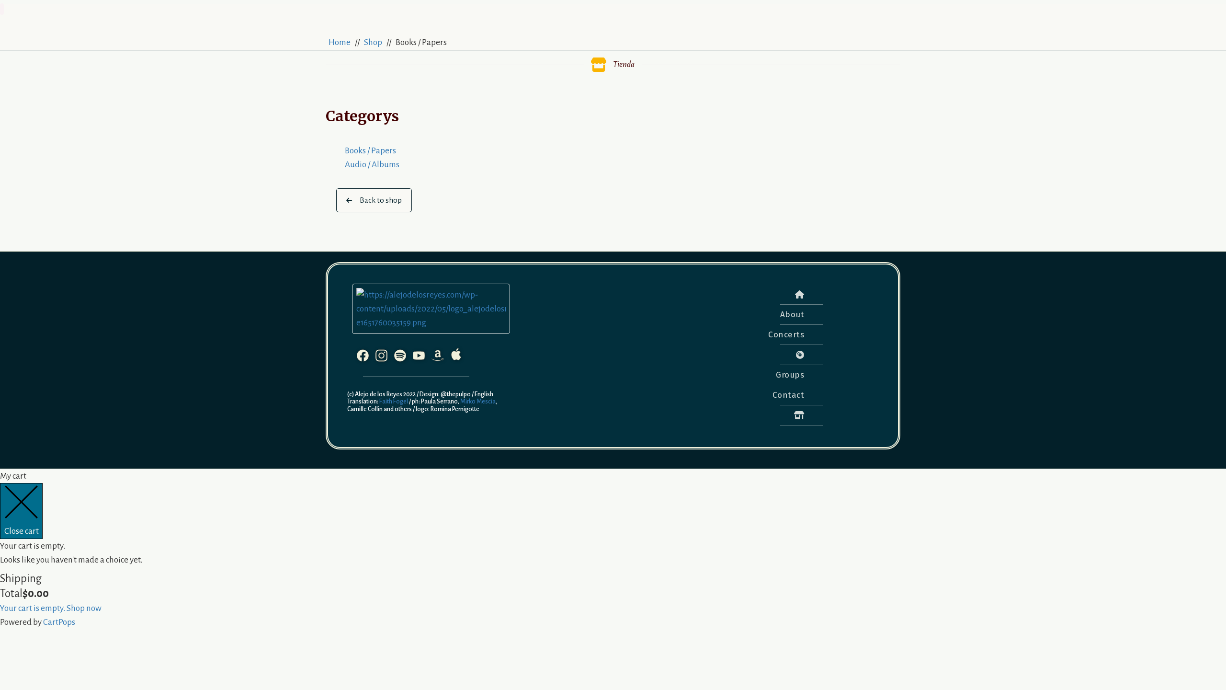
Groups (790, 375)
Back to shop (381, 200)
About (792, 315)
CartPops (59, 622)
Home (340, 42)
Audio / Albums (372, 164)
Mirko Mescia (477, 401)
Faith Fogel (393, 401)
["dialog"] (613, 549)
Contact (788, 395)
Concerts (786, 335)
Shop (373, 42)
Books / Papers (370, 150)
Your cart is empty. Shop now (51, 608)
